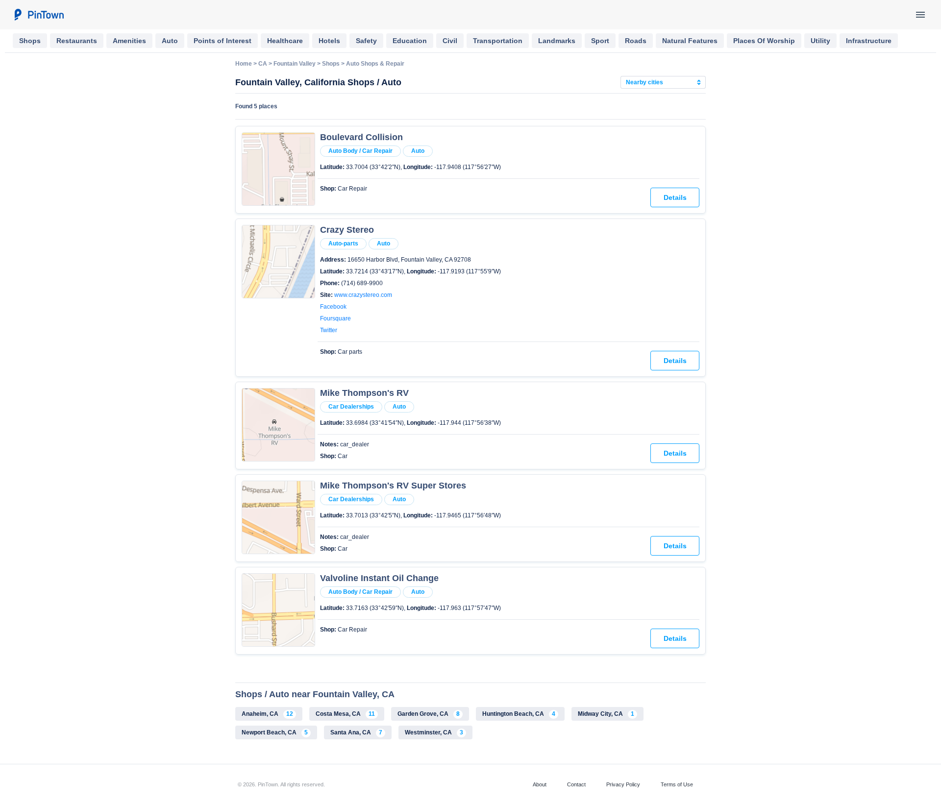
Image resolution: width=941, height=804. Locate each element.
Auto (170, 41)
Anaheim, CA (267, 713)
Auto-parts (343, 243)
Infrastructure (868, 41)
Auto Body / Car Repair (360, 150)
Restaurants (76, 41)
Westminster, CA (434, 732)
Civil (450, 41)
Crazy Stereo (347, 230)
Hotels (329, 41)
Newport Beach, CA (275, 732)
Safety (366, 41)
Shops (30, 41)
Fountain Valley (294, 63)
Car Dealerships (351, 406)
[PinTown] (38, 15)
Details (675, 197)
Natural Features (690, 41)
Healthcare (285, 41)
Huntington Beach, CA (518, 713)
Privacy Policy (623, 784)
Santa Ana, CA (356, 732)
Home (243, 63)
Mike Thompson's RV (364, 393)
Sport (600, 41)
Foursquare (335, 318)
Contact (576, 784)
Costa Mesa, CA (345, 713)
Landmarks (556, 41)
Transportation (497, 41)
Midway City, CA (606, 713)
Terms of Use (677, 784)
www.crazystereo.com (363, 295)
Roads (635, 41)
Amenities (129, 41)
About (539, 784)
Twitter (328, 330)
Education (410, 41)
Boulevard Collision (361, 137)
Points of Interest (222, 41)
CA (262, 63)
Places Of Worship (764, 41)
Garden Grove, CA (428, 713)
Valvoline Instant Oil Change (379, 578)
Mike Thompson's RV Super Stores (393, 485)
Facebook (333, 306)
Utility (820, 41)
